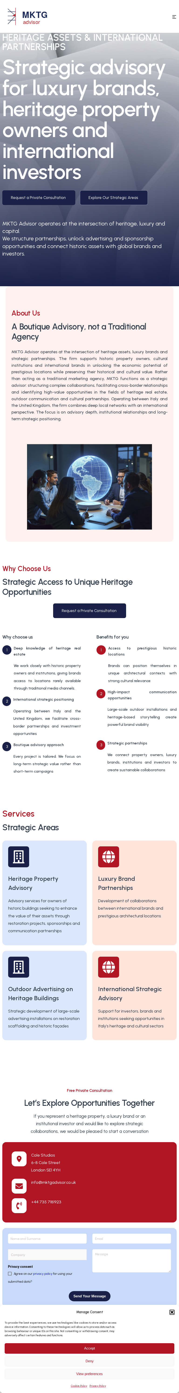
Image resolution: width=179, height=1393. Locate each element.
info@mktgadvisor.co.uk (53, 1182)
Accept (89, 1348)
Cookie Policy (79, 1385)
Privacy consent (20, 1267)
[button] (172, 1312)
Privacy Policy (98, 1385)
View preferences (89, 1374)
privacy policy (42, 1274)
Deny (90, 1361)
